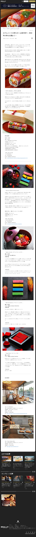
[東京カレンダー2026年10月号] (8, 500)
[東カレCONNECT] (18, 6)
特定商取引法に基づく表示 (17, 528)
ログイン (26, 1)
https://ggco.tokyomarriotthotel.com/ (12, 446)
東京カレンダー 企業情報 (12, 528)
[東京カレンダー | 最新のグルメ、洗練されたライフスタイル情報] (3, 1)
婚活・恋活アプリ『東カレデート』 (24, 526)
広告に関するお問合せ (11, 527)
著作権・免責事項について (17, 527)
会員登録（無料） (32, 1)
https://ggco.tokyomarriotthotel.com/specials (14, 223)
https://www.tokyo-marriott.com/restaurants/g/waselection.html (17, 158)
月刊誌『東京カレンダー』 (23, 525)
